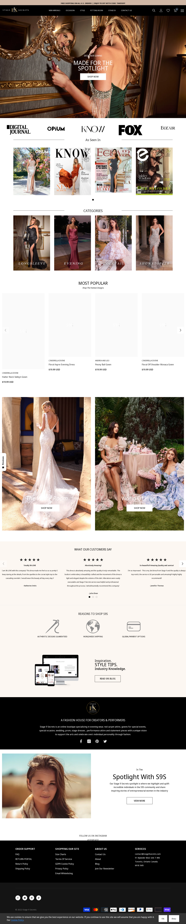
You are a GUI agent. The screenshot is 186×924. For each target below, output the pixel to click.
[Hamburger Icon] (182, 10)
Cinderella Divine (10, 373)
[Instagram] (89, 741)
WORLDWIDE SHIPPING (93, 636)
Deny (174, 919)
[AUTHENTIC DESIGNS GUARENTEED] (52, 626)
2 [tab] (93, 597)
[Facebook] (81, 741)
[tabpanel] (31, 171)
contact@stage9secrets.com (148, 854)
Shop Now (93, 76)
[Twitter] (105, 741)
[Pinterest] (97, 741)
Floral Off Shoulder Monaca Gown (158, 364)
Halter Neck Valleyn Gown (14, 376)
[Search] (154, 10)
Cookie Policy (17, 920)
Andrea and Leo (102, 360)
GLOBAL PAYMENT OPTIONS (133, 636)
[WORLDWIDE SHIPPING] (93, 626)
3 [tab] (96, 597)
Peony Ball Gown (103, 364)
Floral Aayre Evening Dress (62, 364)
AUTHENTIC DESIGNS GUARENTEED (52, 636)
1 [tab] (93, 200)
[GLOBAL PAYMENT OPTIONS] (134, 626)
